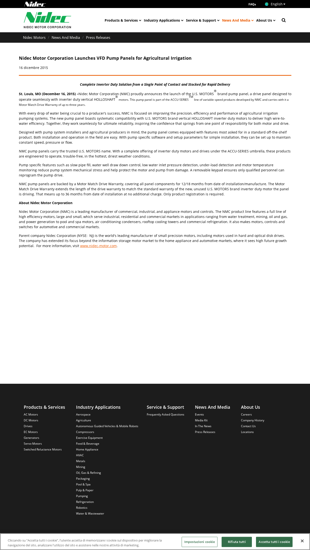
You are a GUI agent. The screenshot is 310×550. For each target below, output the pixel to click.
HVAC (80, 455)
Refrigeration (85, 502)
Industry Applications (162, 20)
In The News (203, 426)
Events (199, 414)
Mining (80, 467)
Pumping (82, 496)
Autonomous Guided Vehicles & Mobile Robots (107, 426)
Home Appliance (87, 449)
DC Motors (31, 420)
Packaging (83, 478)
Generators (31, 438)
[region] (155, 541)
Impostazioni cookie (199, 542)
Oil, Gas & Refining (88, 473)
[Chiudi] (302, 541)
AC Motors (31, 414)
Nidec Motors (34, 37)
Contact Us (248, 426)
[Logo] (35, 4)
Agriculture (83, 420)
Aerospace (83, 414)
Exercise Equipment (89, 438)
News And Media (236, 20)
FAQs (252, 4)
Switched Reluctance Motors (43, 449)
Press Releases (98, 37)
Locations (247, 432)
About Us (264, 20)
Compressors (85, 432)
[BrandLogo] (48, 20)
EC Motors (31, 432)
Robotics (81, 508)
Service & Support (201, 20)
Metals (80, 461)
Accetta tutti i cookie (274, 542)
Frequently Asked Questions (165, 414)
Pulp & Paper (84, 490)
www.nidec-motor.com (98, 245)
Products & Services (121, 20)
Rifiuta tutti (237, 542)
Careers (246, 414)
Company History (252, 420)
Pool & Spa (83, 484)
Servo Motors (33, 444)
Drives (28, 426)
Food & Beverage (87, 444)
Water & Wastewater (90, 513)
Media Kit (201, 420)
